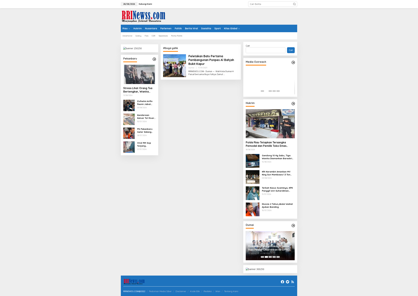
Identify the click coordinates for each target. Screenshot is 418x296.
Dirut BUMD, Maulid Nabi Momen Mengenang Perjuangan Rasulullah (270, 248)
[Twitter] (287, 282)
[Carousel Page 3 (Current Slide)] (270, 91)
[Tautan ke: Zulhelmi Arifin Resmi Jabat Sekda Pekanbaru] (129, 105)
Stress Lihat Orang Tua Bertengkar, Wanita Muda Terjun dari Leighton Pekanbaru (137, 89)
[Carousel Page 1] (262, 91)
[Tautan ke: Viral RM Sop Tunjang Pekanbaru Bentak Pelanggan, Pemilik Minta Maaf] (129, 146)
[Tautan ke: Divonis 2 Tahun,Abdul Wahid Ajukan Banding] (252, 209)
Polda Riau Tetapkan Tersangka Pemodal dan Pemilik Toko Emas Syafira (266, 144)
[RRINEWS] (145, 16)
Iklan (218, 291)
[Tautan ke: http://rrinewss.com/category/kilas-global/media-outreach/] (293, 62)
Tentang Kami (231, 291)
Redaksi (208, 291)
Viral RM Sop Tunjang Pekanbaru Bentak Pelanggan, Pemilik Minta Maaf (144, 144)
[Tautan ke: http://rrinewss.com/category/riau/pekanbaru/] (154, 59)
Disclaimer (181, 291)
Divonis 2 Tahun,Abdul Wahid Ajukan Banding (277, 205)
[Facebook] (282, 282)
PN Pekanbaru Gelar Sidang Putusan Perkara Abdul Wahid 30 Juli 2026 (146, 130)
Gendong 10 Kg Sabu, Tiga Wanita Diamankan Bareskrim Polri (278, 157)
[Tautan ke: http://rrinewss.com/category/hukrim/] (293, 104)
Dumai (191, 68)
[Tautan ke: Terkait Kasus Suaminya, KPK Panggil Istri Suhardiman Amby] (252, 193)
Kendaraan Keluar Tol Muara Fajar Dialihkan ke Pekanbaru (146, 116)
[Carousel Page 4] (274, 91)
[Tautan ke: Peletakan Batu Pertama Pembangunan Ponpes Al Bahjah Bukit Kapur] (174, 65)
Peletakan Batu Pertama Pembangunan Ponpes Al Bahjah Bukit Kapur (211, 60)
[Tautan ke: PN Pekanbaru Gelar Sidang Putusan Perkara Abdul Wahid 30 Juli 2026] (129, 133)
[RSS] (292, 282)
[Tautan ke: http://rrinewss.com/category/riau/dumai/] (293, 226)
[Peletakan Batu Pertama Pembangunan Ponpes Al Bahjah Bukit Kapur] (224, 74)
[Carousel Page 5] (278, 91)
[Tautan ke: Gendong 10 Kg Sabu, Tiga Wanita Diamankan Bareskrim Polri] (252, 160)
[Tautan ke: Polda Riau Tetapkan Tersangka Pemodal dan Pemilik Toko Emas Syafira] (270, 123)
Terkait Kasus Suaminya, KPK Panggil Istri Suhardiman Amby (277, 189)
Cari (248, 45)
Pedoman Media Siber (160, 291)
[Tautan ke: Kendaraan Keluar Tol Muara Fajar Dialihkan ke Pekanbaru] (129, 119)
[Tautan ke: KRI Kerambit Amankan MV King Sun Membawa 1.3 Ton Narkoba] (252, 176)
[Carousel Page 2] (266, 91)
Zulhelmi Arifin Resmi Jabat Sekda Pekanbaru (145, 103)
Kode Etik (195, 291)
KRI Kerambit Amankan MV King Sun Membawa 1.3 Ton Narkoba (276, 173)
